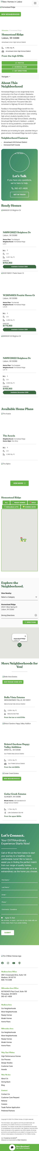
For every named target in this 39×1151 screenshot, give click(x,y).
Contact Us (5, 1094)
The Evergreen (15, 365)
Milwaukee (5, 30)
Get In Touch (19, 195)
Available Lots (12, 507)
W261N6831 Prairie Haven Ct (19, 295)
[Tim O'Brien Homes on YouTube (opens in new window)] (13, 963)
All (6, 503)
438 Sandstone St (20, 801)
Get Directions (20, 71)
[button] (24, 541)
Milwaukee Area (7, 1029)
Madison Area (6, 1005)
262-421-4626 (21, 189)
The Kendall (15, 302)
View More (18, 483)
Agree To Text (10, 918)
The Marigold (15, 239)
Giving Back (5, 1082)
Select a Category (8, 597)
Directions (31, 622)
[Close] (25, 636)
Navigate (5, 77)
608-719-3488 (6, 980)
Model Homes (6, 1018)
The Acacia (9, 435)
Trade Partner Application (10, 1107)
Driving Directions (7, 615)
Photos (21, 63)
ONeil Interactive (21, 1140)
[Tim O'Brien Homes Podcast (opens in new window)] (19, 963)
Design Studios (6, 1063)
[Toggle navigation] (35, 3)
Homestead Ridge (19, 242)
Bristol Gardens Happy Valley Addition (17, 746)
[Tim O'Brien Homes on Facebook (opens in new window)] (2, 963)
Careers (4, 1104)
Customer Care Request (10, 1098)
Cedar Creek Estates (15, 794)
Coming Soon (30, 507)
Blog (3, 1085)
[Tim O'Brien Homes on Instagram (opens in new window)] (8, 963)
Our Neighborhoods (8, 1009)
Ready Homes (19, 503)
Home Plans (5, 1022)
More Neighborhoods (9, 1012)
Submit (7, 933)
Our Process (5, 1060)
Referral (4, 1101)
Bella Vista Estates (14, 697)
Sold (34, 503)
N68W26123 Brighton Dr (17, 232)
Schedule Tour (20, 67)
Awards (4, 1070)
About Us (4, 1079)
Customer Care (7, 1066)
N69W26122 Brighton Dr (17, 358)
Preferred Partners (8, 1111)
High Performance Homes (11, 1056)
